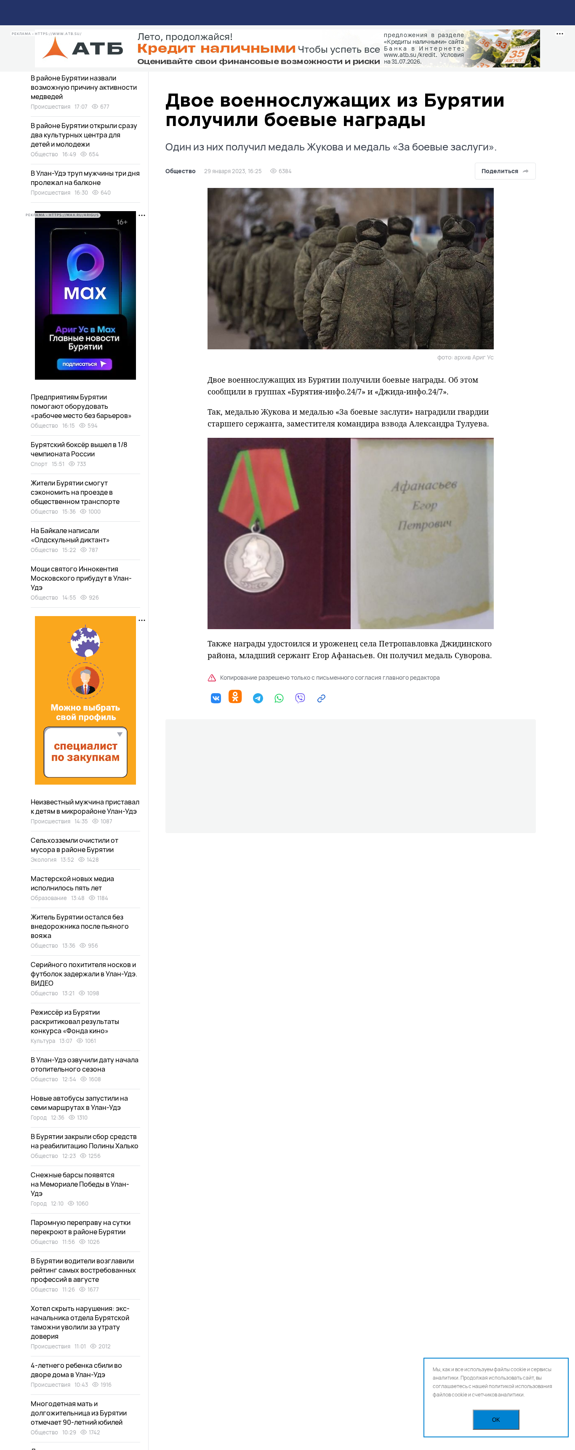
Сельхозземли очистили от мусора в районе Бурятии (74, 845)
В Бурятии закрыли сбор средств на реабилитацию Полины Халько (84, 1141)
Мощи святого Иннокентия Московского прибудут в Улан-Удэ (81, 578)
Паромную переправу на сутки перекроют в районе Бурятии (80, 1227)
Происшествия (50, 106)
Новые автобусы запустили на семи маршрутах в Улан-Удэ (79, 1103)
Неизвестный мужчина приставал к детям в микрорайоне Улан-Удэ (85, 806)
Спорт (39, 464)
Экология (43, 859)
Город (39, 1117)
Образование (49, 898)
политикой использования (520, 1386)
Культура (43, 1040)
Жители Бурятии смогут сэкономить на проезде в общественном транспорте (75, 492)
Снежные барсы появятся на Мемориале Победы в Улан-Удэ (80, 1184)
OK (496, 1420)
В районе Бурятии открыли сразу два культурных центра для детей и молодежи (84, 135)
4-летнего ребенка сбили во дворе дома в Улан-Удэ (76, 1370)
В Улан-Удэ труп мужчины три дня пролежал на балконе (85, 178)
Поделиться (500, 171)
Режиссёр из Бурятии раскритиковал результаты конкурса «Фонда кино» (75, 1021)
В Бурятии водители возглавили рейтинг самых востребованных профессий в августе (83, 1270)
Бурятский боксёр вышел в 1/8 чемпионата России (79, 449)
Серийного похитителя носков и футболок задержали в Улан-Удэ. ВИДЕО (84, 974)
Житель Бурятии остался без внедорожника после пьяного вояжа (80, 926)
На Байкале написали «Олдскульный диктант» (70, 535)
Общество (180, 171)
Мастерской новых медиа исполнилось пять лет (72, 883)
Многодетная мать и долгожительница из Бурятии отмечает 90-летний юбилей (79, 1413)
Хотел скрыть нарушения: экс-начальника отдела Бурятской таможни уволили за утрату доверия (80, 1322)
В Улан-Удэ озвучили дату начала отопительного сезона (84, 1064)
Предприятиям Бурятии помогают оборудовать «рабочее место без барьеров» (81, 406)
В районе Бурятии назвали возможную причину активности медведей (84, 87)
